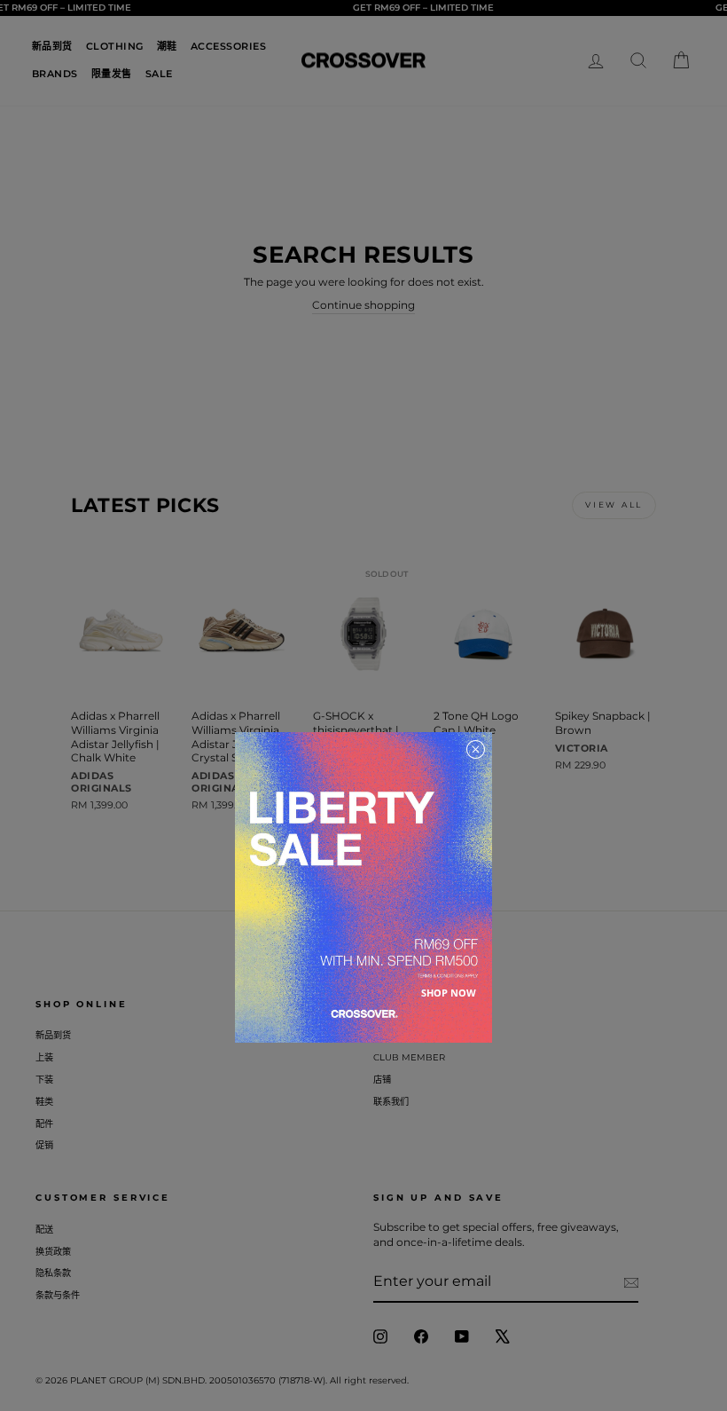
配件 (44, 1124)
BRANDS (55, 73)
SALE (159, 73)
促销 (44, 1145)
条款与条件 (57, 1295)
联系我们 (391, 1102)
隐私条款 (53, 1273)
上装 (44, 1057)
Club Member (409, 1057)
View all (614, 504)
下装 (44, 1079)
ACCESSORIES (229, 46)
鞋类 (44, 1102)
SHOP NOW (448, 992)
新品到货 (52, 46)
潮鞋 (167, 46)
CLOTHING (115, 46)
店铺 (382, 1079)
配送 (44, 1229)
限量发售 (111, 73)
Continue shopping (363, 304)
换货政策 (53, 1251)
